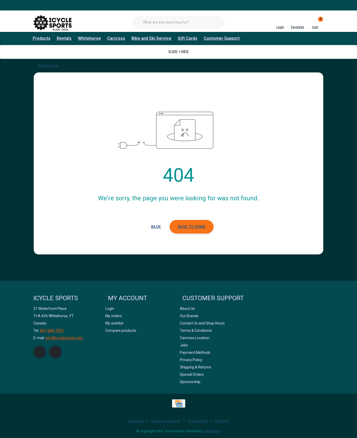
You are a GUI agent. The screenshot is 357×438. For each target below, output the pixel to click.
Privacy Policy (198, 421)
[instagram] (55, 352)
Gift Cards (187, 38)
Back (156, 227)
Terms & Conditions (166, 421)
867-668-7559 (52, 330)
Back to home (191, 227)
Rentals (64, 38)
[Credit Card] (178, 403)
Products (41, 38)
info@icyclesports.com (64, 338)
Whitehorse (89, 38)
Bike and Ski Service (151, 38)
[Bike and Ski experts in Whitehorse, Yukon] (53, 22)
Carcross (116, 38)
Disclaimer (136, 421)
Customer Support (222, 38)
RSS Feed (222, 421)
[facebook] (39, 352)
